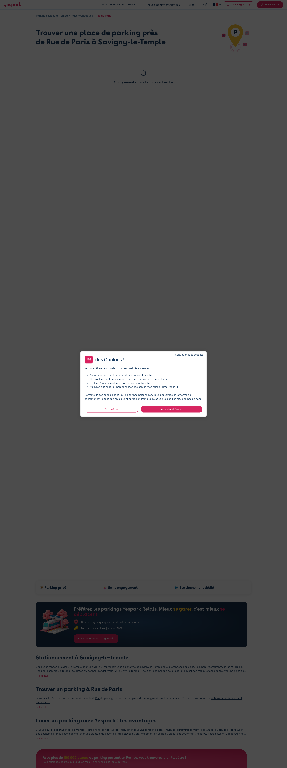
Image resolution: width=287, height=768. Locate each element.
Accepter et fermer (171, 409)
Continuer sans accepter (189, 354)
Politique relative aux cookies (158, 398)
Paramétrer (111, 409)
